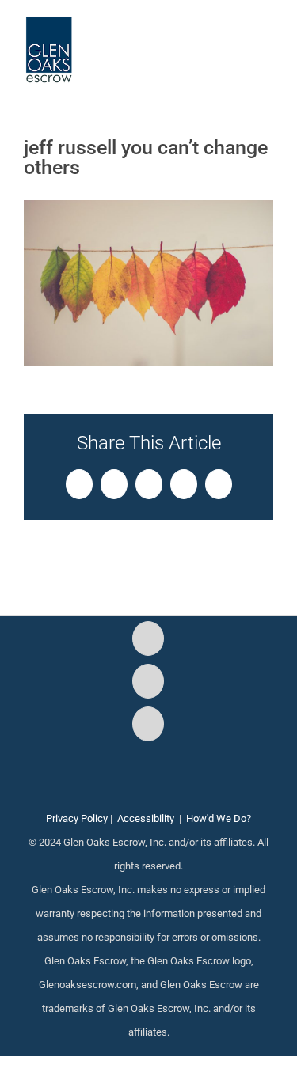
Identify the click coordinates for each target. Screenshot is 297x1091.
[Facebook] (148, 638)
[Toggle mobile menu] (267, 40)
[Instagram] (148, 681)
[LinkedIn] (148, 723)
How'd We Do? (218, 818)
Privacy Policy (77, 818)
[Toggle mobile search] (238, 40)
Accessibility (145, 818)
